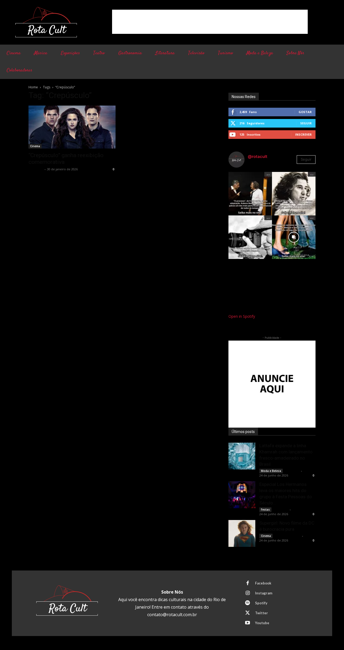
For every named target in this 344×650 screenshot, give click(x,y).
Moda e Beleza (271, 471)
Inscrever (303, 134)
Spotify (261, 603)
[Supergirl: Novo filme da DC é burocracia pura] (241, 533)
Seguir (306, 123)
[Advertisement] (210, 22)
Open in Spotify (241, 316)
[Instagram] (247, 593)
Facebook (263, 583)
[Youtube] (247, 623)
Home (33, 87)
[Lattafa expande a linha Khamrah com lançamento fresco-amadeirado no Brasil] (241, 456)
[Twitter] (247, 613)
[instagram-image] (250, 193)
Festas (265, 509)
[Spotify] (247, 603)
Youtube (262, 623)
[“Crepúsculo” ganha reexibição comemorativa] (72, 127)
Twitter (261, 613)
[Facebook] (247, 583)
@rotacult (257, 156)
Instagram (263, 593)
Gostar (305, 112)
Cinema (35, 146)
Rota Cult (35, 169)
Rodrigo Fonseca (288, 536)
